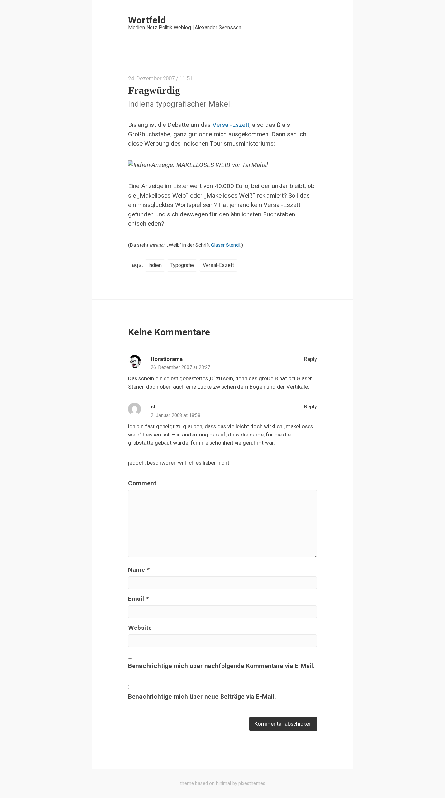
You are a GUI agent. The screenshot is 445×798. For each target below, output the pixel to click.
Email (138, 598)
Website (140, 627)
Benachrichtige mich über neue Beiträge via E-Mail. (202, 696)
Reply (310, 359)
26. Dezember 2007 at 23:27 (180, 367)
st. (154, 406)
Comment (142, 483)
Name (139, 569)
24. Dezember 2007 (151, 78)
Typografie (182, 265)
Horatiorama (167, 359)
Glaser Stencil (225, 245)
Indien (155, 265)
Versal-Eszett (230, 124)
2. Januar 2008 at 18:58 (175, 415)
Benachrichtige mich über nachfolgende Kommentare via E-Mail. (221, 666)
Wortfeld (147, 20)
